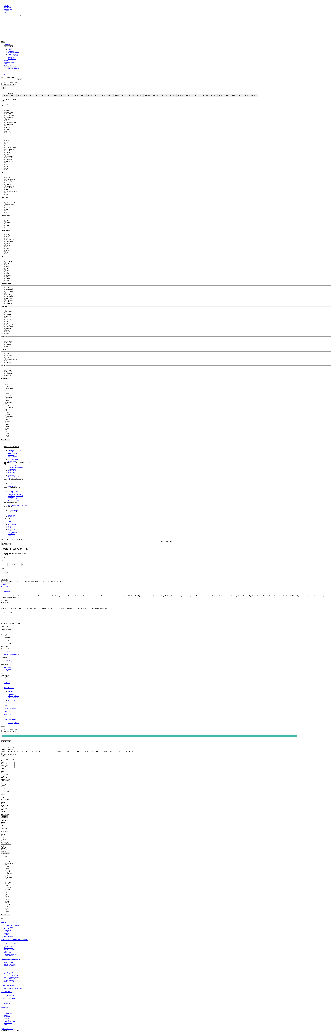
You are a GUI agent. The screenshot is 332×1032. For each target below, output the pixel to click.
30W (198, 95)
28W (189, 95)
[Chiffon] (4, 810)
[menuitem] (167, 6)
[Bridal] (7, 762)
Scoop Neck (9, 326)
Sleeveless (8, 362)
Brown (8, 430)
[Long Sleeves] (6, 842)
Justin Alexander (13, 453)
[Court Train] (4, 820)
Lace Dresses (9, 145)
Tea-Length (9, 302)
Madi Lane (11, 458)
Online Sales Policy (6, 586)
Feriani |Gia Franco (13, 472)
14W (132, 95)
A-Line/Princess (10, 341)
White (7, 437)
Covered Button (10, 202)
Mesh (7, 270)
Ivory (7, 424)
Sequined (8, 275)
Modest (8, 152)
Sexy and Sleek (10, 158)
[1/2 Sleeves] (6, 839)
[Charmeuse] (4, 808)
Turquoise (8, 395)
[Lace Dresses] (5, 774)
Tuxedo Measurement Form (11, 654)
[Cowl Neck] (5, 824)
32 (124, 95)
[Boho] (5, 771)
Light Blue (9, 397)
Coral (7, 423)
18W (148, 95)
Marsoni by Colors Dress (14, 477)
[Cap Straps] (5, 847)
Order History (8, 669)
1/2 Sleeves (9, 354)
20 (84, 95)
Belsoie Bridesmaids (13, 485)
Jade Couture (11, 475)
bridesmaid (11, 526)
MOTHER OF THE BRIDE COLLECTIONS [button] (17, 462)
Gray (7, 433)
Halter (7, 313)
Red (7, 419)
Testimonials (7, 714)
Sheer (7, 209)
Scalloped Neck (10, 325)
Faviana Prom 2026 (13, 497)
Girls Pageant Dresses (12, 122)
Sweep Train (9, 300)
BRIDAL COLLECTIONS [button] (9, 922)
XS (222, 95)
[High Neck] (5, 827)
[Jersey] (4, 813)
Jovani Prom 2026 (13, 499)
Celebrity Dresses (10, 179)
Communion (9, 117)
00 (14, 95)
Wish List (6, 6)
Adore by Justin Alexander (15, 450)
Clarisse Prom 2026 (13, 491)
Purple (8, 404)
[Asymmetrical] (4, 817)
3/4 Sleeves (9, 355)
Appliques (8, 235)
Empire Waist (9, 343)
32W (206, 95)
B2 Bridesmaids (12, 483)
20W (156, 95)
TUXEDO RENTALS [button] (10, 502)
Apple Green (9, 388)
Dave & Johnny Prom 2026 (15, 496)
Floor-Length (9, 295)
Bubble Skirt (9, 177)
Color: (2, 568)
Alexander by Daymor (14, 466)
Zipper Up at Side (11, 212)
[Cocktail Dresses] (7, 767)
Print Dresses (9, 156)
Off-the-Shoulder (10, 319)
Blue (7, 400)
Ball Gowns (9, 140)
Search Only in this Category (11, 82)
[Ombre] (3, 797)
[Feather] (4, 811)
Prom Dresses (9, 127)
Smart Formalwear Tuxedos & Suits (17, 505)
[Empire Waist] (5, 833)
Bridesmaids (9, 112)
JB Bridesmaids (12, 523)
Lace (7, 248)
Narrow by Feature (9, 104)
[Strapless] (5, 851)
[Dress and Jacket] (5, 773)
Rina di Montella (12, 478)
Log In (6, 12)
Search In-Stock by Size (10, 91)
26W (181, 95)
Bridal (7, 110)
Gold (7, 428)
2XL (254, 95)
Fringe (7, 247)
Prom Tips (7, 711)
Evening (8, 119)
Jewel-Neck (9, 316)
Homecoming (9, 124)
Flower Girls (11, 529)
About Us (7, 660)
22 (91, 95)
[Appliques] (5, 801)
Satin (7, 273)
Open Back (9, 188)
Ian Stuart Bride (12, 524)
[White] (8, 572)
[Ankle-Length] (4, 816)
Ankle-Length (10, 288)
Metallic (8, 222)
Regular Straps (10, 372)
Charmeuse (9, 261)
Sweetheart (9, 332)
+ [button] (5, 513)
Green (7, 390)
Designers (7, 683)
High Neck (9, 314)
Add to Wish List (5, 583)
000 (7, 95)
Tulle (7, 280)
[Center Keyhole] (6, 780)
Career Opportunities (10, 708)
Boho (7, 142)
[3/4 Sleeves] (6, 841)
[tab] (167, 454)
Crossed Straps (10, 204)
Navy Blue (9, 402)
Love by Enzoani (12, 456)
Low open (8, 207)
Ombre (8, 225)
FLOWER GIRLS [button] (9, 507)
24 (97, 95)
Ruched (8, 193)
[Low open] (5, 790)
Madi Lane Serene (13, 459)
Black (7, 431)
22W (165, 95)
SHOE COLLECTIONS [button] (11, 511)
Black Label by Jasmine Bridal (16, 467)
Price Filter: (7, 84)
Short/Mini (9, 298)
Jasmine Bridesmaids (13, 486)
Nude (7, 426)
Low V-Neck (9, 318)
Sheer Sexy (9, 159)
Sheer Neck (9, 328)
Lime (7, 392)
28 (111, 95)
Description (7, 591)
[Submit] (20, 15)
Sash (7, 252)
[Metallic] (3, 794)
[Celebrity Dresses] (6, 779)
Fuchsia (8, 414)
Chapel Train (9, 291)
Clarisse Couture (12, 492)
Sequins (8, 254)
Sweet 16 (8, 133)
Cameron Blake (12, 469)
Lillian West (11, 455)
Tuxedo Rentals (12, 537)
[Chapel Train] (4, 819)
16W (140, 95)
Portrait (8, 323)
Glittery (8, 220)
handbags (10, 531)
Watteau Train (9, 303)
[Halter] (5, 825)
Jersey (7, 266)
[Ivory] (5, 572)
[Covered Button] (5, 785)
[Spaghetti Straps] (5, 850)
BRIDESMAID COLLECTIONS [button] (13, 480)
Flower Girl (9, 121)
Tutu (7, 168)
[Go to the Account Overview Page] (1, 3)
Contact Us (7, 651)
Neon (7, 224)
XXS (214, 95)
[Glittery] (3, 793)
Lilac (7, 405)
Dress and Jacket (10, 144)
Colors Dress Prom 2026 (14, 494)
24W (173, 95)
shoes (9, 535)
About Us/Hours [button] (9, 688)
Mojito (8, 386)
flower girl (10, 527)
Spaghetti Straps (10, 373)
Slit (7, 194)
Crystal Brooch (10, 240)
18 (77, 95)
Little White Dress (11, 149)
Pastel (7, 227)
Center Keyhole (10, 181)
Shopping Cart (8, 9)
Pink (7, 411)
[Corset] (6, 782)
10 (50, 95)
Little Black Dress (11, 147)
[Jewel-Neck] (5, 828)
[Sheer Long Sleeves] (6, 843)
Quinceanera (9, 129)
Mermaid (8, 344)
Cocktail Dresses (10, 115)
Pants (7, 154)
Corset (7, 182)
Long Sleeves (9, 357)
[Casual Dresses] (7, 765)
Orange (8, 421)
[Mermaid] (5, 834)
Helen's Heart (11, 515)
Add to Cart (4, 579)
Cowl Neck (9, 311)
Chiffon (8, 263)
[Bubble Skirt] (6, 778)
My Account (7, 7)
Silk (7, 277)
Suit (7, 164)
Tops (7, 166)
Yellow (8, 385)
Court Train (9, 293)
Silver (7, 435)
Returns (6, 653)
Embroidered (9, 241)
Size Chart (3, 584)
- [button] (5, 448)
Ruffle (7, 250)
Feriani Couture (12, 470)
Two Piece (9, 170)
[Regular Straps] (5, 848)
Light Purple (9, 407)
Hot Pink (8, 412)
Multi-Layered (10, 186)
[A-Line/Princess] (5, 831)
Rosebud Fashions (13, 510)
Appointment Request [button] (10, 719)
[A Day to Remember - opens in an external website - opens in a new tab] (7, 1029)
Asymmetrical (9, 289)
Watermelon (9, 416)
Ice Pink (8, 409)
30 (118, 95)
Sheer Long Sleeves (11, 359)
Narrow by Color (8, 382)
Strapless (8, 330)
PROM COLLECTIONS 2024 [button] (12, 488)
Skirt (7, 163)
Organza (8, 272)
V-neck (8, 333)
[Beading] (5, 802)
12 (57, 95)
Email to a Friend (5, 587)
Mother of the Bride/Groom (13, 126)
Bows (7, 238)
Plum (7, 418)
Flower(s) (8, 245)
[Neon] (3, 796)
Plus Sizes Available (11, 191)
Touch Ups (11, 516)
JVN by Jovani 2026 (13, 500)
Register (6, 10)
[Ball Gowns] (5, 770)
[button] (7, 44)
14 (64, 95)
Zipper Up (9, 211)
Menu (2, 41)
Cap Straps (9, 370)
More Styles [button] (7, 518)
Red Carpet (9, 131)
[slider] (298, 736)
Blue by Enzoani (12, 451)
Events (6, 705)
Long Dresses (9, 151)
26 (104, 95)
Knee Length (9, 296)
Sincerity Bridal (12, 461)
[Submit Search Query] (20, 726)
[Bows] (5, 804)
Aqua (7, 393)
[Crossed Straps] (5, 787)
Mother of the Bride (13, 532)
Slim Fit (8, 346)
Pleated (8, 189)
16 (70, 95)
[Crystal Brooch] (5, 805)
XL (247, 95)
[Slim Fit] (5, 836)
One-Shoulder (10, 321)
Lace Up (8, 206)
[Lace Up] (5, 788)
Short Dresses (9, 161)
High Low (9, 184)
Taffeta (8, 278)
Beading (8, 236)
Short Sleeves (9, 361)
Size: (2, 560)
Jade (9, 473)
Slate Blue (9, 399)
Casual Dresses (10, 114)
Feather (8, 243)
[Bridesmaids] (7, 764)
